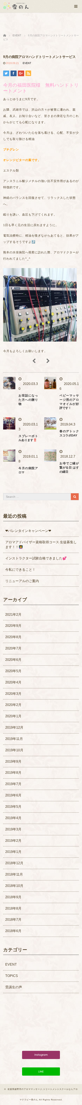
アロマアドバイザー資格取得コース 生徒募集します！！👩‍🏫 (41, 544)
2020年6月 (13, 659)
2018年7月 (13, 919)
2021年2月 (13, 614)
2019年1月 (13, 852)
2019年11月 (14, 739)
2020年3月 (13, 693)
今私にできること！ (20, 569)
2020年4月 (13, 682)
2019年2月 (13, 840)
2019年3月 (13, 829)
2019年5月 (13, 806)
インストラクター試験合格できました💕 (36, 558)
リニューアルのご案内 (22, 581)
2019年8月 (13, 772)
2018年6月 (13, 931)
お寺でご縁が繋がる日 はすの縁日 (69, 467)
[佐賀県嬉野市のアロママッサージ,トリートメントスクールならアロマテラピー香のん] (16, 6)
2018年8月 (13, 908)
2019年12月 (14, 727)
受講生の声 (13, 987)
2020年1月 (13, 716)
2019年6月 (13, 795)
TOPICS (11, 976)
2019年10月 (14, 750)
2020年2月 (13, 705)
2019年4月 (13, 818)
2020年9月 (13, 625)
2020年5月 (13, 671)
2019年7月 (13, 784)
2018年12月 (14, 863)
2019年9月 (13, 761)
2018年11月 (14, 874)
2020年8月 (13, 637)
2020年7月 (13, 648)
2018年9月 (13, 897)
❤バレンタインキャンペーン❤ (28, 531)
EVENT (27, 63)
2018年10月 (14, 886)
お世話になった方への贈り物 (28, 400)
